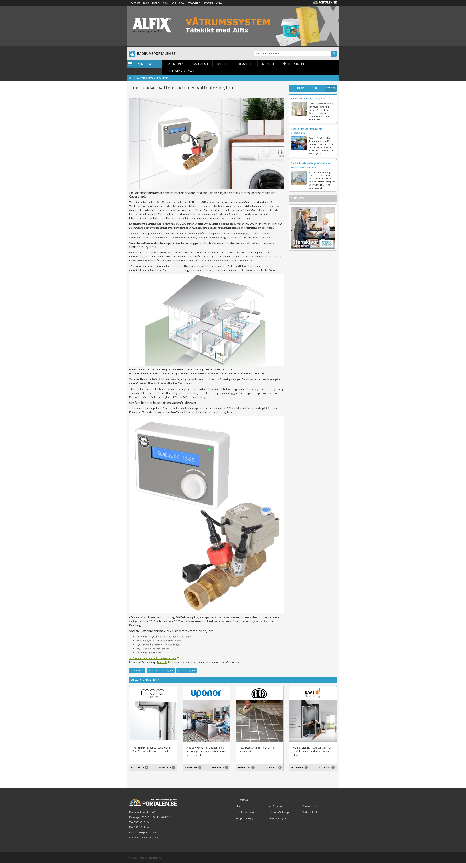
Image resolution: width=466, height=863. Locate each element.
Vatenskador (137, 670)
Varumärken (175, 64)
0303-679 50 (141, 822)
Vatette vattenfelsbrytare (161, 670)
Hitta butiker (297, 64)
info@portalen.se (146, 832)
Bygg (146, 3)
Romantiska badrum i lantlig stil (308, 98)
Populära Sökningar (279, 812)
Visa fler (330, 88)
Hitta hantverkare (182, 71)
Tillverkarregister (278, 818)
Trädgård (194, 3)
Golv (165, 3)
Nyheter (222, 64)
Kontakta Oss (309, 806)
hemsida (162, 662)
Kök (174, 3)
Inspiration (200, 64)
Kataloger (269, 64)
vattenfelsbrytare (186, 670)
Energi (156, 3)
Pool (182, 3)
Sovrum (208, 3)
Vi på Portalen (276, 806)
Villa (219, 3)
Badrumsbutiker (311, 812)
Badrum (135, 3)
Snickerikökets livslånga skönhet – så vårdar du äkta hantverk (311, 165)
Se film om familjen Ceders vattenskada (152, 658)
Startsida (240, 806)
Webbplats (165, 767)
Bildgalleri (245, 64)
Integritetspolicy (244, 818)
